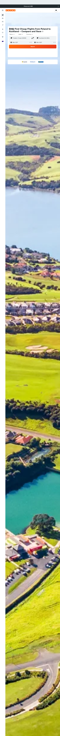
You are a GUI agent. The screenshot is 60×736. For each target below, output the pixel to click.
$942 (11, 28)
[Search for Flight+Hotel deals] (3, 24)
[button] (58, 6)
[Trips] (3, 36)
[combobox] (29, 34)
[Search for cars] (3, 21)
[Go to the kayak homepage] (10, 10)
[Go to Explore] (3, 29)
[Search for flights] (3, 15)
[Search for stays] (3, 18)
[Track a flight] (3, 32)
